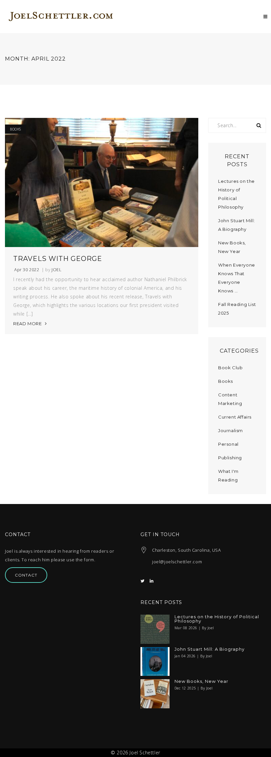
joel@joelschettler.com (177, 562)
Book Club (230, 367)
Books (15, 129)
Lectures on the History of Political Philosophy (216, 619)
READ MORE (27, 323)
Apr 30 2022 (26, 270)
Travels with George (57, 259)
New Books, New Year (201, 681)
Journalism (230, 430)
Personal (228, 444)
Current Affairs (235, 417)
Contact (26, 575)
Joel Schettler (145, 752)
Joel (56, 270)
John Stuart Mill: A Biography (209, 649)
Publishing (230, 457)
